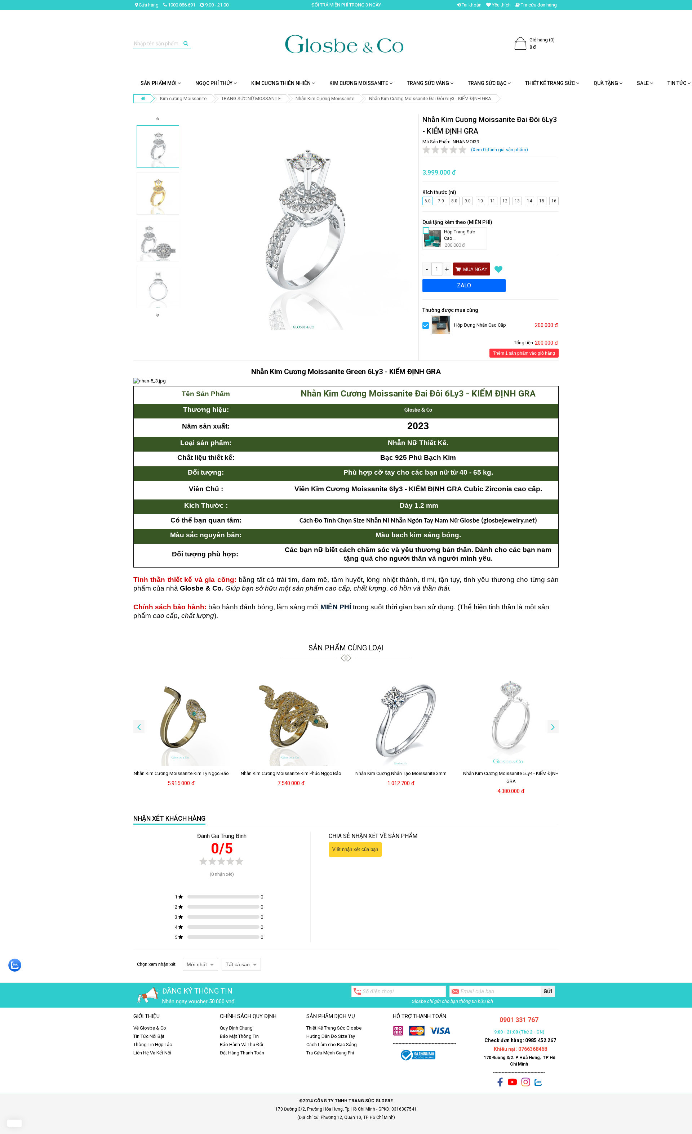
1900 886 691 (181, 5)
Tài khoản (471, 5)
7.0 (441, 200)
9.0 (468, 200)
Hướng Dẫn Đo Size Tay (330, 1036)
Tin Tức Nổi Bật (148, 1036)
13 (517, 200)
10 (481, 200)
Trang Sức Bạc (487, 83)
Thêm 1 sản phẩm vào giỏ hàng (524, 353)
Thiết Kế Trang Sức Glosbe (333, 1028)
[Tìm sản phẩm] (185, 43)
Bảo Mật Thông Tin (239, 1036)
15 (542, 200)
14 (530, 200)
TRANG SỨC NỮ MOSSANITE (251, 98)
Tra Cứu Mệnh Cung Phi (330, 1052)
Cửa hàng (148, 5)
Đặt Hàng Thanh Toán (242, 1052)
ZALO (464, 285)
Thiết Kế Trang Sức (550, 83)
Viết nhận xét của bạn (355, 849)
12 (505, 200)
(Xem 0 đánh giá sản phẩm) (499, 149)
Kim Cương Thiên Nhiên (281, 83)
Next (157, 314)
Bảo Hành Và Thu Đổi (241, 1044)
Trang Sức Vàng (428, 83)
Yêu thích (501, 5)
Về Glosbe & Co (149, 1028)
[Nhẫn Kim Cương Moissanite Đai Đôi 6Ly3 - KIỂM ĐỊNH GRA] (157, 146)
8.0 (454, 200)
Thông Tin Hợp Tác (152, 1044)
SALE (643, 83)
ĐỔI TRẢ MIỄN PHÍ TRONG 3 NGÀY (346, 5)
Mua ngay (475, 269)
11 (493, 200)
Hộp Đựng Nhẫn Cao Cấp (480, 325)
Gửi (548, 991)
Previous (157, 118)
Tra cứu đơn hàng (538, 5)
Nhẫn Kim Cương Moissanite (325, 98)
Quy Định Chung (236, 1028)
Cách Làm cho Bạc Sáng (331, 1044)
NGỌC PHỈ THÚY (214, 83)
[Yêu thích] (498, 269)
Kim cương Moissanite (359, 83)
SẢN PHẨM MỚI (159, 83)
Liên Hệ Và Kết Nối (152, 1052)
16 (554, 200)
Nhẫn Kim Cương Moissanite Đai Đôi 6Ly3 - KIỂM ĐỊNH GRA (430, 98)
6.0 (428, 200)
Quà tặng (606, 83)
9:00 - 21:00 (216, 5)
